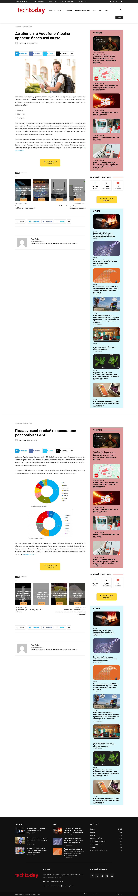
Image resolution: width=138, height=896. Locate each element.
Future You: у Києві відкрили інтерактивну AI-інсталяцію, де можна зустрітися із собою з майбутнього (105, 165)
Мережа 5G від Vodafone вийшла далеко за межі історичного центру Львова (105, 87)
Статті (95, 231)
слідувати (106, 182)
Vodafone (23, 173)
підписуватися (118, 182)
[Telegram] (102, 876)
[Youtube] (122, 1)
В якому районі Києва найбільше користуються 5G (105, 113)
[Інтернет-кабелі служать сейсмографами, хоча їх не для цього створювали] (106, 248)
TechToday (22, 43)
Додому (17, 26)
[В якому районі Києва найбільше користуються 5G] (106, 100)
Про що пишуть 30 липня (59, 190)
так (95, 182)
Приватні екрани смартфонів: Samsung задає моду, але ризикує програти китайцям (41, 190)
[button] (120, 10)
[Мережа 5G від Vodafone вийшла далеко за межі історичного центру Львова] (106, 74)
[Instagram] (113, 1)
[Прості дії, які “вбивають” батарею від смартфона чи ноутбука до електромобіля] (106, 221)
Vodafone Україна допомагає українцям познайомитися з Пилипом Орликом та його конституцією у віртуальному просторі (105, 58)
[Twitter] (116, 1)
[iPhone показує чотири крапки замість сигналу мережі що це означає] (20, 840)
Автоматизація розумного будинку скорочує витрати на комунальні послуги (104, 347)
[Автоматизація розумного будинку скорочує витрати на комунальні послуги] (106, 334)
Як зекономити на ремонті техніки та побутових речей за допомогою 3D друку (36, 850)
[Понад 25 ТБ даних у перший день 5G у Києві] (106, 126)
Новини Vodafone (26, 26)
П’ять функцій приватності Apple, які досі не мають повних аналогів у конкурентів (106, 403)
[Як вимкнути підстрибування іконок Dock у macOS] (20, 831)
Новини (23, 200)
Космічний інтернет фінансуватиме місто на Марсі (23, 190)
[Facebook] (110, 1)
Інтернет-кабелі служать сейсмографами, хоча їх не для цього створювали (105, 261)
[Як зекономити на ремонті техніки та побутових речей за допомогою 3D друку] (20, 850)
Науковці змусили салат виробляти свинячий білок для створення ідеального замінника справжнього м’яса (106, 375)
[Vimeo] (119, 1)
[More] (72, 53)
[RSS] (97, 876)
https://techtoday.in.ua (37, 241)
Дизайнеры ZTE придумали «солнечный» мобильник (77, 190)
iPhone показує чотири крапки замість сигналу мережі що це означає (37, 840)
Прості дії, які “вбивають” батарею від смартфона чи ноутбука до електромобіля (104, 235)
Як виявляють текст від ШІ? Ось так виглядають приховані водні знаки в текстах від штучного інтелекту (105, 289)
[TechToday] (16, 43)
